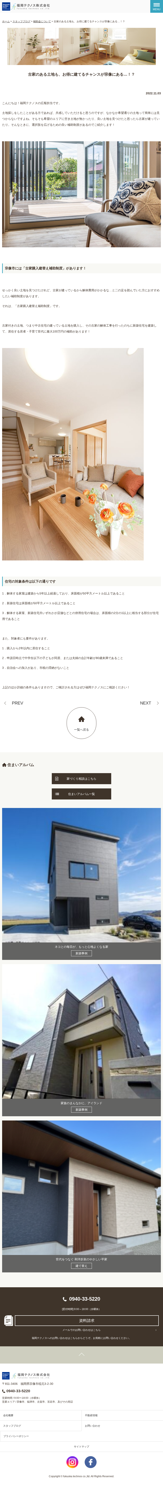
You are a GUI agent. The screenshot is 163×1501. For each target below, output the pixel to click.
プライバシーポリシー (16, 1436)
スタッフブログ (12, 1425)
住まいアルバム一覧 (81, 794)
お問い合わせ (92, 1425)
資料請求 (86, 1321)
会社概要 (8, 1415)
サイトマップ (81, 1446)
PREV (17, 703)
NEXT (145, 703)
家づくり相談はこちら (81, 778)
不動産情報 (91, 1415)
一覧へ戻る (81, 729)
